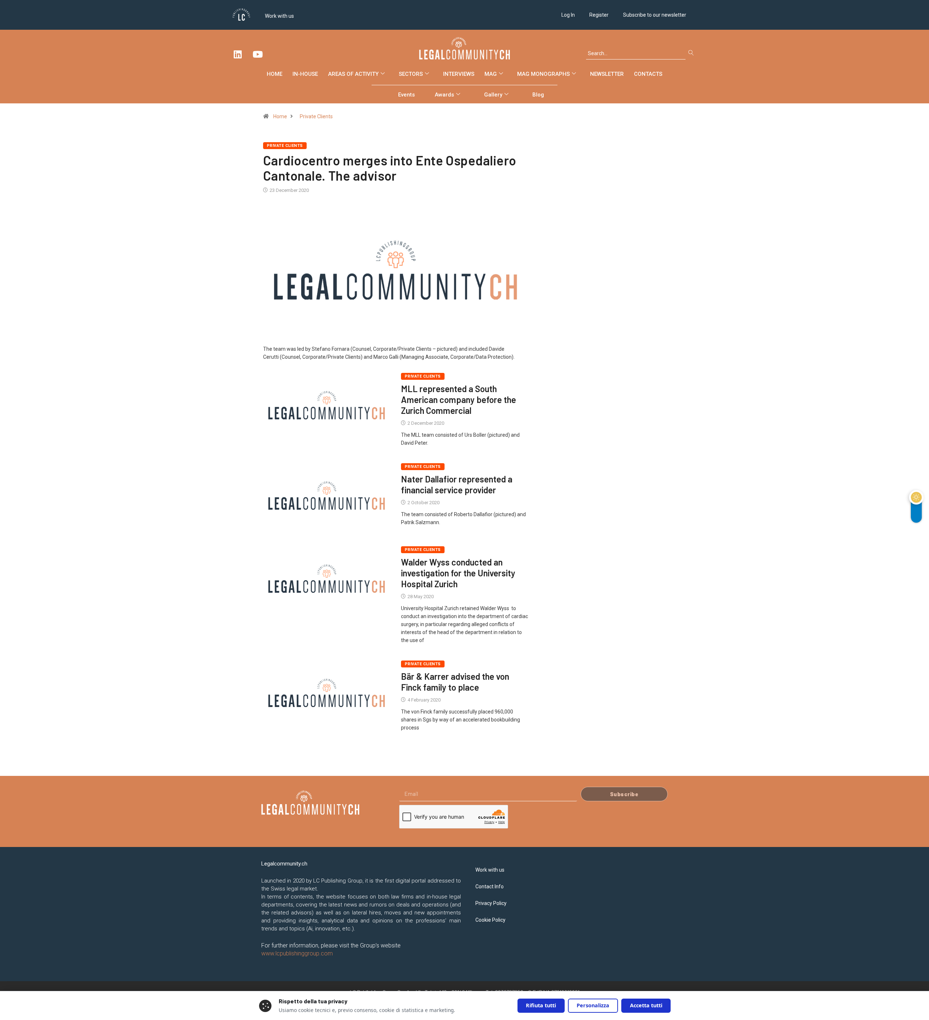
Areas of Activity (353, 74)
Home (274, 74)
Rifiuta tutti (541, 1005)
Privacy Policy (491, 903)
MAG (490, 74)
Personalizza (593, 1005)
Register (599, 15)
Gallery (493, 94)
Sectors (411, 74)
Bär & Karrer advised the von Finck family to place (455, 681)
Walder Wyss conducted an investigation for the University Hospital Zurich (458, 573)
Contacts (648, 74)
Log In (568, 15)
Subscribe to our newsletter (654, 15)
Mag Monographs (543, 74)
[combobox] (636, 53)
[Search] (692, 53)
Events (406, 94)
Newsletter (607, 74)
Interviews (458, 74)
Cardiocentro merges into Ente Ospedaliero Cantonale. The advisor (389, 167)
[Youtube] (258, 54)
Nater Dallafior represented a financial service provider (456, 484)
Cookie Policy (490, 920)
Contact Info (489, 886)
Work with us (279, 16)
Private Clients (316, 116)
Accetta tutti (646, 1005)
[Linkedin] (238, 54)
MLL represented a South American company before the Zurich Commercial (458, 399)
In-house (305, 74)
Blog (538, 94)
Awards (444, 94)
